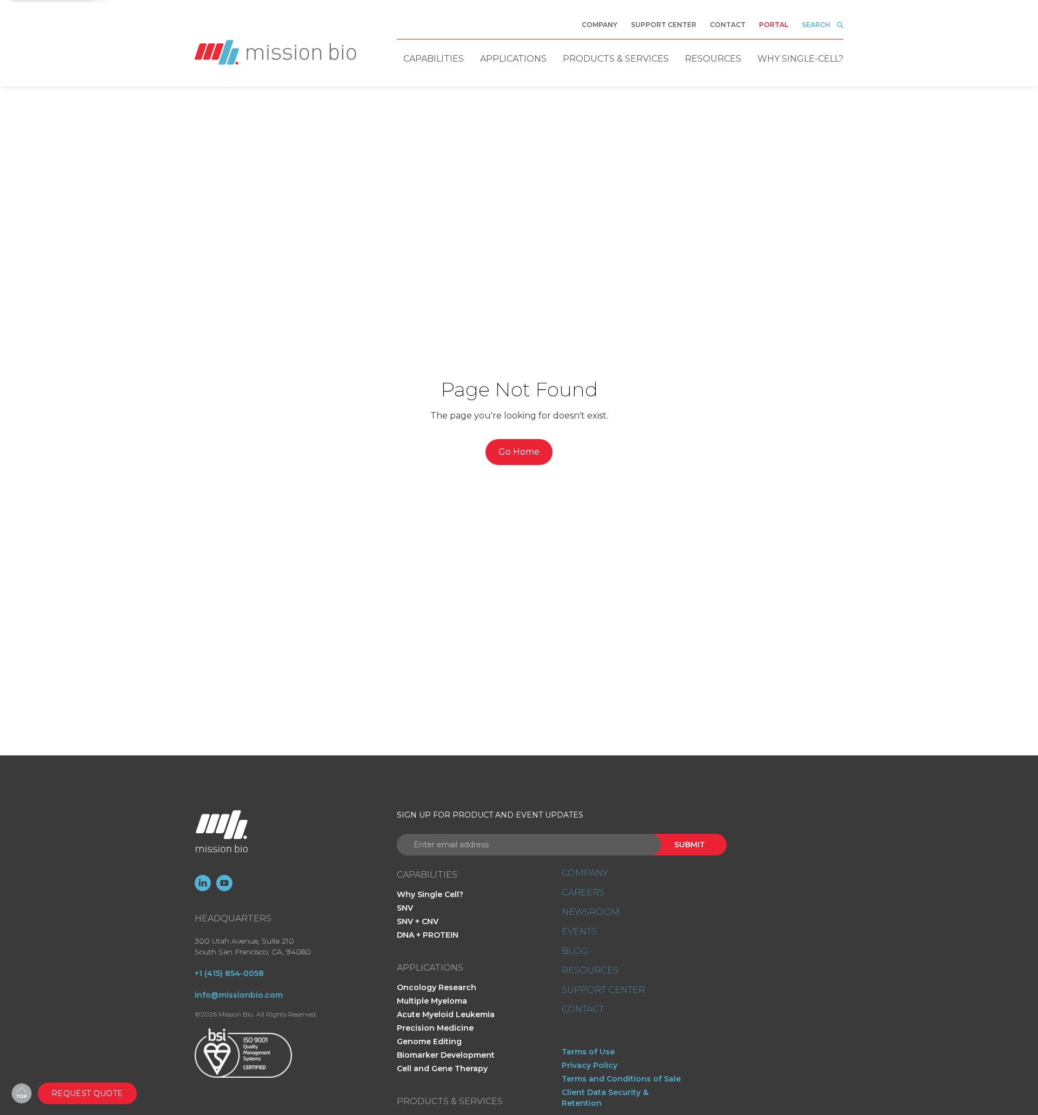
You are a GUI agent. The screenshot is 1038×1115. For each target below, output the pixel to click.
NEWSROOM (591, 912)
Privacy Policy (589, 1065)
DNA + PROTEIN (427, 935)
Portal (773, 25)
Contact (728, 25)
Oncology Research (436, 987)
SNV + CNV (417, 921)
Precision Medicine (435, 1028)
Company (599, 25)
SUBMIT (689, 844)
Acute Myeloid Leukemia (446, 1014)
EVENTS (579, 931)
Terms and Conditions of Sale (621, 1079)
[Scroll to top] (21, 1093)
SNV (405, 908)
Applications (513, 59)
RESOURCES (590, 970)
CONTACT (583, 1009)
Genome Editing (429, 1041)
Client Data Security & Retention (605, 1097)
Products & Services (616, 59)
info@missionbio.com (239, 995)
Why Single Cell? (430, 894)
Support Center (663, 25)
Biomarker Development (446, 1055)
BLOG (575, 951)
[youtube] (224, 883)
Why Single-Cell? (800, 59)
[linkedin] (203, 883)
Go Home (519, 452)
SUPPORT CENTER (603, 990)
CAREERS (583, 892)
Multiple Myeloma (432, 1001)
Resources (713, 59)
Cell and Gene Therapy (442, 1068)
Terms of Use (588, 1052)
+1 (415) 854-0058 (229, 973)
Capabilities (433, 59)
